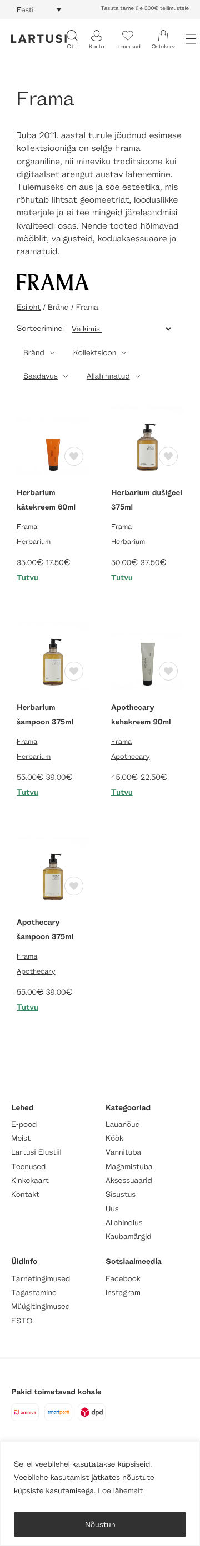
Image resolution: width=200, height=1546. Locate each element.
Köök (114, 1138)
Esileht (29, 307)
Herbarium (34, 541)
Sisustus (121, 1194)
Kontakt (25, 1194)
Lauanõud (123, 1124)
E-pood (24, 1124)
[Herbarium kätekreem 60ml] (53, 437)
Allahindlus (124, 1222)
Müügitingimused (40, 1306)
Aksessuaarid (129, 1180)
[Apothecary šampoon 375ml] (53, 867)
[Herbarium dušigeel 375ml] (147, 437)
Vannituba (123, 1152)
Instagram (123, 1292)
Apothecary (130, 756)
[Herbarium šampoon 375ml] (53, 652)
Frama (27, 526)
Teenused (28, 1166)
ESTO (21, 1321)
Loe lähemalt (120, 1490)
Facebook (123, 1278)
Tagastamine (34, 1292)
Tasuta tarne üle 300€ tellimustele (145, 8)
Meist (21, 1138)
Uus (112, 1208)
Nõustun (100, 1524)
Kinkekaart (30, 1180)
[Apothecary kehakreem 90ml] (147, 652)
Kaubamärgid (129, 1236)
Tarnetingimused (40, 1278)
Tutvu (27, 577)
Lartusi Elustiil (36, 1152)
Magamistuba (129, 1166)
